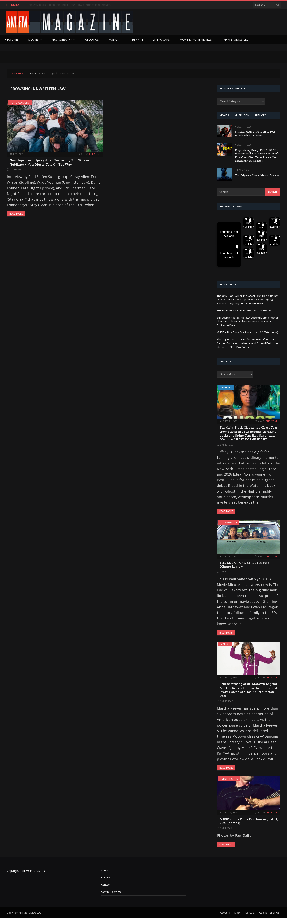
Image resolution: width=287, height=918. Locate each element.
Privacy (105, 877)
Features (11, 39)
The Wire (136, 39)
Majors (225, 644)
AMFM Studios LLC (235, 39)
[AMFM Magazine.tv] (69, 22)
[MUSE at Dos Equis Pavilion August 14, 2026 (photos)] (248, 793)
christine (95, 153)
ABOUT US (92, 39)
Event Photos (229, 779)
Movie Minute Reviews (196, 39)
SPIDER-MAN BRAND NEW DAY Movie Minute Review (255, 133)
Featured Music (20, 102)
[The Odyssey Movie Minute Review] (224, 174)
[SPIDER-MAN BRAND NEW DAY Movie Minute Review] (224, 131)
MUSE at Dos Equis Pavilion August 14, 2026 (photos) (247, 332)
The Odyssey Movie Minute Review (257, 175)
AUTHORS (260, 115)
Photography (61, 39)
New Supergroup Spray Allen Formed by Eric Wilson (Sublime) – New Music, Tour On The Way (49, 162)
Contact (105, 884)
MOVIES (224, 115)
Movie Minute (229, 522)
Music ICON (242, 115)
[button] (229, 234)
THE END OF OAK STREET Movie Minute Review (57, 5)
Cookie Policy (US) (111, 891)
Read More (16, 213)
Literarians (161, 39)
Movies (33, 39)
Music (113, 39)
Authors (226, 387)
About (104, 870)
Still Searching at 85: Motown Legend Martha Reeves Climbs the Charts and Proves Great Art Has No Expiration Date (248, 321)
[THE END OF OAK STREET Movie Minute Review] (248, 537)
